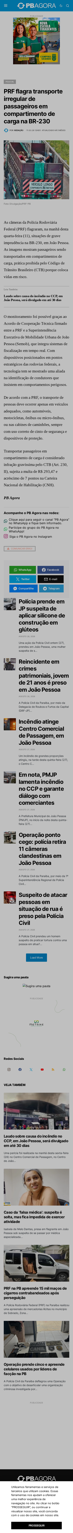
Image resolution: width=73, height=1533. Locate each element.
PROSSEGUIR (37, 1525)
